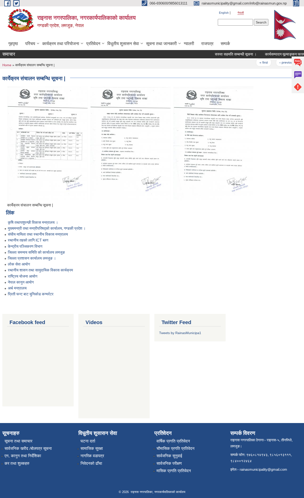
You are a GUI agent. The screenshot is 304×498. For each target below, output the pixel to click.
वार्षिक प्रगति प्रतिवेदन (173, 441)
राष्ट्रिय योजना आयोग (22, 276)
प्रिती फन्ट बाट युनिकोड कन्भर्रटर (30, 294)
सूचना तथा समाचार (18, 441)
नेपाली (241, 12)
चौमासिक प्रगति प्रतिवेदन (176, 448)
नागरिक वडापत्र (92, 456)
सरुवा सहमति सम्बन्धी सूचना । (231, 54)
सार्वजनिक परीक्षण (169, 463)
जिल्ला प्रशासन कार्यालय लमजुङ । (32, 258)
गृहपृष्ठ (13, 43)
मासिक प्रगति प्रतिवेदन (174, 471)
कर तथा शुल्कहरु (17, 463)
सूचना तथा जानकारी (161, 43)
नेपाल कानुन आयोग (21, 282)
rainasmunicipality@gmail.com (263, 469)
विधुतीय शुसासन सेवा (123, 43)
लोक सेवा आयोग (19, 264)
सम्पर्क (225, 43)
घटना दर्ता (88, 441)
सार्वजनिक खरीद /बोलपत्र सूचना (28, 448)
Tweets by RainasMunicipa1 (180, 333)
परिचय (30, 43)
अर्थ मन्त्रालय (17, 288)
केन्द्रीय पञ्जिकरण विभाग (25, 246)
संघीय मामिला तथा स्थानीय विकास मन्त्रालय (38, 234)
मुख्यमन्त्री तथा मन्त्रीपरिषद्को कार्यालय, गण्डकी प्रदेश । (47, 228)
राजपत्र (207, 43)
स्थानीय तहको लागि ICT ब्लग (28, 240)
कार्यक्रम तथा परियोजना (60, 43)
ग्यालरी (189, 43)
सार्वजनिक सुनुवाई (169, 456)
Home (6, 65)
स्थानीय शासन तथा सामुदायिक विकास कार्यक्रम (40, 270)
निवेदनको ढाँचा (91, 463)
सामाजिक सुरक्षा (92, 448)
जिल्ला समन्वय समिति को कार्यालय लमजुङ (36, 252)
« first (259, 62)
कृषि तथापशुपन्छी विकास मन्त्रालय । (33, 222)
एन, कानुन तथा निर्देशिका (23, 456)
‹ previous (282, 62)
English (224, 12)
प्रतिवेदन (93, 43)
